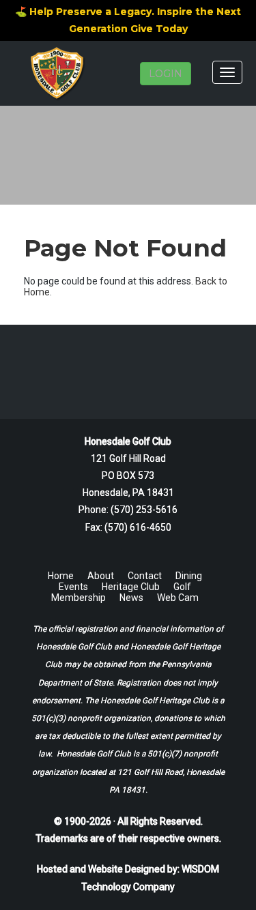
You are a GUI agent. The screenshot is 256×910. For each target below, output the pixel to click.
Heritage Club (131, 586)
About (100, 575)
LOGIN (165, 74)
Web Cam (178, 597)
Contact (145, 575)
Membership (78, 597)
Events (73, 586)
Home (61, 575)
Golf (182, 586)
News (131, 597)
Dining (188, 575)
